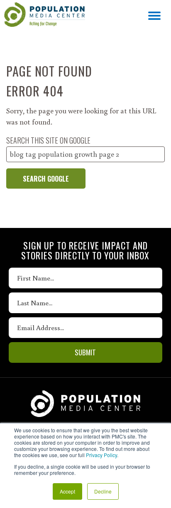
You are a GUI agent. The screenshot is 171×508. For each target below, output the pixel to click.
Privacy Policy (101, 454)
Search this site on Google (48, 140)
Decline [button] (103, 491)
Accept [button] (67, 491)
